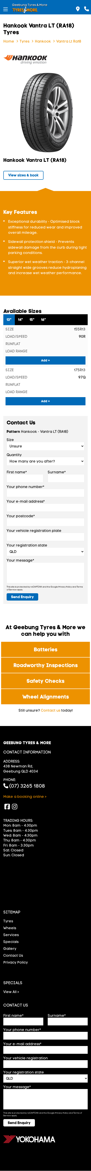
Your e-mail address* (26, 501)
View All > (11, 992)
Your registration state (27, 545)
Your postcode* (21, 516)
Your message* (20, 560)
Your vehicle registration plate (34, 531)
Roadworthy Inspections (45, 665)
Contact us (50, 710)
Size (10, 440)
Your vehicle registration (25, 1058)
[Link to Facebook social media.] (7, 806)
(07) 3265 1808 (27, 786)
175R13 (79, 370)
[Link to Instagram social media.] (14, 806)
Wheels (9, 928)
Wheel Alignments (45, 696)
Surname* (57, 472)
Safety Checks (45, 681)
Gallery (9, 949)
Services (11, 935)
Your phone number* (25, 487)
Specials (11, 942)
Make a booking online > (25, 796)
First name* (17, 472)
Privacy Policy (65, 587)
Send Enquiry (22, 597)
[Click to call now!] (86, 7)
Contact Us (13, 955)
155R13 (79, 329)
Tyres (8, 921)
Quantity (14, 455)
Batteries (45, 649)
